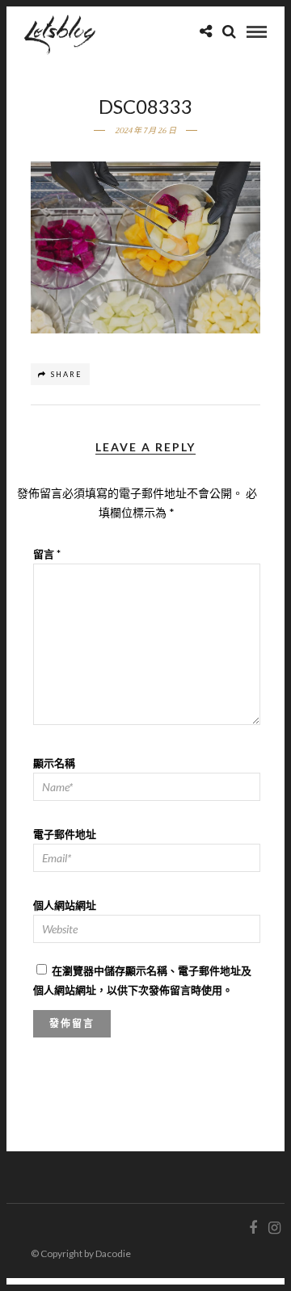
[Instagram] (274, 1228)
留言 (47, 553)
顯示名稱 (54, 763)
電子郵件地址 (64, 834)
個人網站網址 (64, 905)
